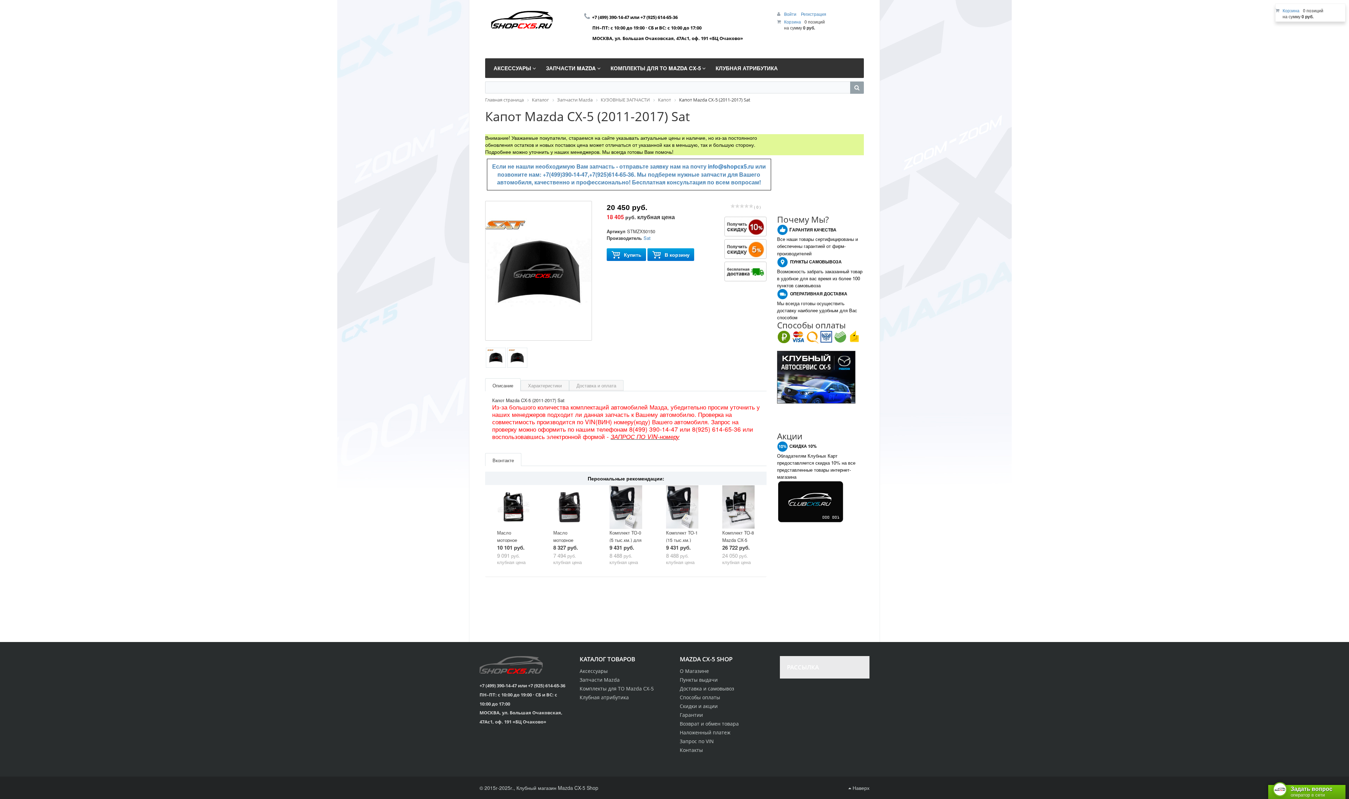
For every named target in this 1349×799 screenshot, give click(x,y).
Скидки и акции (699, 706)
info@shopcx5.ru (731, 166)
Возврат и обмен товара (709, 723)
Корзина (792, 22)
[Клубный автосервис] (816, 376)
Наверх (860, 787)
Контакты (691, 750)
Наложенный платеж (705, 732)
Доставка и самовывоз (707, 688)
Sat (647, 238)
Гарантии (691, 715)
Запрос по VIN (697, 741)
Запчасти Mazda (600, 679)
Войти (790, 14)
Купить (632, 254)
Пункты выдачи (699, 679)
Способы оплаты (700, 697)
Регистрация (813, 14)
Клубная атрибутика (604, 697)
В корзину (677, 254)
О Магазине (694, 671)
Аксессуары (594, 671)
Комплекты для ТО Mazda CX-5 (617, 688)
